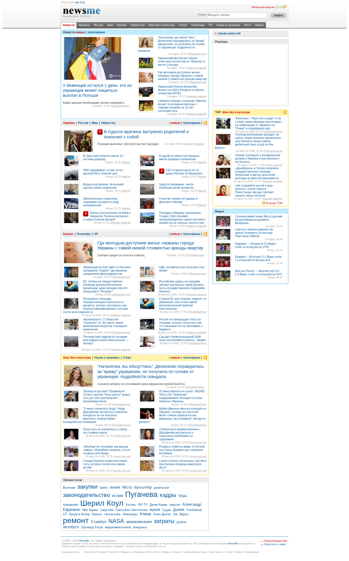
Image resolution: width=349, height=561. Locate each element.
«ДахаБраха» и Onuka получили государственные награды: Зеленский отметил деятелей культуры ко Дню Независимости (257, 173)
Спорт (183, 25)
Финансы (139, 552)
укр (77, 2)
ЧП (210, 25)
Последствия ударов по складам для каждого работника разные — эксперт (106, 340)
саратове (106, 510)
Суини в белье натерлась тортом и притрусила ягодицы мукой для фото (182, 464)
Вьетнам (69, 487)
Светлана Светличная (131, 510)
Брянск (97, 514)
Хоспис (131, 504)
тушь (182, 496)
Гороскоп (112, 552)
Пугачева (141, 494)
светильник (112, 514)
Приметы (126, 552)
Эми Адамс (90, 510)
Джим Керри (158, 504)
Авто (149, 552)
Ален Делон (162, 514)
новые (80, 32)
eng (82, 2)
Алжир (145, 514)
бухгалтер (143, 487)
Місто (127, 487)
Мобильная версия (263, 7)
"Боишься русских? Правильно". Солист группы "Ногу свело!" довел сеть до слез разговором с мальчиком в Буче (106, 396)
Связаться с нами (275, 544)
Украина (84, 25)
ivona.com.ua (122, 435)
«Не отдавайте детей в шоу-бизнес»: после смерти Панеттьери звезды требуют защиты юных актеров (254, 190)
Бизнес (122, 25)
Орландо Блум (92, 527)
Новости (69, 25)
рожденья (140, 527)
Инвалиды (130, 514)
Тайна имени (191, 552)
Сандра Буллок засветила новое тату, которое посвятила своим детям (105, 464)
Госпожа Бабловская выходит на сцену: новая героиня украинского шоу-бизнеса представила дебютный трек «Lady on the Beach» (248, 141)
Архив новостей (229, 33)
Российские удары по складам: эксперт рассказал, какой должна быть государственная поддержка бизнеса (182, 286)
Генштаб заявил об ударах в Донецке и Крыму (178, 200)
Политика (197, 25)
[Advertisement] (250, 74)
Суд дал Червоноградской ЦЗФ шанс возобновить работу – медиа (182, 338)
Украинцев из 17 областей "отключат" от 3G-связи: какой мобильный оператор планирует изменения (105, 324)
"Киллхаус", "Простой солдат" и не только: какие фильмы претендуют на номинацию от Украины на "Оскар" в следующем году (258, 123)
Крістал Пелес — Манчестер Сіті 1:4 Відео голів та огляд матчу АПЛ (258, 272)
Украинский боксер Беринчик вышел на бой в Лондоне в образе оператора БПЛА (181, 90)
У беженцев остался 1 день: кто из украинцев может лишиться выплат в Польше (97, 90)
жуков (155, 510)
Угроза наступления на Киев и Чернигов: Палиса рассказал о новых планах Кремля (107, 216)
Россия (98, 25)
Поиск (202, 14)
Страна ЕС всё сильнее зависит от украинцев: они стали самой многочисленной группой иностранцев (182, 303)
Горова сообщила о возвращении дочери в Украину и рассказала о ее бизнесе (257, 159)
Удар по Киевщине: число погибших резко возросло (176, 186)
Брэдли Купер (79, 514)
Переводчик (252, 552)
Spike (103, 487)
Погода (101, 552)
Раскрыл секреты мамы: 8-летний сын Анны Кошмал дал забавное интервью (182, 450)
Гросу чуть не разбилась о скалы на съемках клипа (105, 431)
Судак (166, 510)
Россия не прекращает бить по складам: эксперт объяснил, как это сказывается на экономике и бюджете (181, 324)
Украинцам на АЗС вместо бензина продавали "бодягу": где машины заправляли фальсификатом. (107, 271)
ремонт (76, 520)
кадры (168, 495)
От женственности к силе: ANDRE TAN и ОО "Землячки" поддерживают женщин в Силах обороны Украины (182, 396)
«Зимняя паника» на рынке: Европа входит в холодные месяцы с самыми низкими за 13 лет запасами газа (182, 105)
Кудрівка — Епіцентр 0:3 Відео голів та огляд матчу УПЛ (255, 245)
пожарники (70, 504)
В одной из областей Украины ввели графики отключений (179, 157)
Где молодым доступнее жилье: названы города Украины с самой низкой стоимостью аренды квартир (182, 76)
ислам (117, 496)
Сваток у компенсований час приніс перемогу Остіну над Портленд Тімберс (254, 233)
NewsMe (84, 540)
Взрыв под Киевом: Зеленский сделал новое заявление (103, 186)
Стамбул (98, 522)
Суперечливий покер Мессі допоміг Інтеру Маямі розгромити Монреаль (259, 220)
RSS (280, 7)
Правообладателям (275, 540)
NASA (116, 521)
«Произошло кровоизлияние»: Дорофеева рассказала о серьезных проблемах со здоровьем (179, 434)
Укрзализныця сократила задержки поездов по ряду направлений (101, 202)
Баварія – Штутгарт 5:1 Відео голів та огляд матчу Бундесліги (258, 258)
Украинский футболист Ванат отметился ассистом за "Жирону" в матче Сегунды (181, 61)
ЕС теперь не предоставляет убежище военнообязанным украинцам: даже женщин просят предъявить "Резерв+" (105, 286)
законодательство (86, 495)
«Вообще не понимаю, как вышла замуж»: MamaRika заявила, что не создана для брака (106, 450)
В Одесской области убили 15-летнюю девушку (103, 157)
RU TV (142, 504)
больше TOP (274, 203)
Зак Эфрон (181, 514)
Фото (247, 25)
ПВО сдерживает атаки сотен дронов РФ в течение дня (103, 171)
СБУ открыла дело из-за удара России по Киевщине (184, 171)
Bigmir (126, 162)
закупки (87, 486)
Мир (110, 25)
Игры (204, 552)
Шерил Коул (101, 503)
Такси (238, 552)
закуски (174, 504)
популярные (96, 32)
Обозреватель (119, 105)
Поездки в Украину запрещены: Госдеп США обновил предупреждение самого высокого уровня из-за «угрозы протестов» (182, 217)
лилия (114, 487)
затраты (164, 521)
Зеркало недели (196, 67)
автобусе (71, 527)
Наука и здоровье (228, 25)
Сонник (176, 552)
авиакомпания (139, 522)
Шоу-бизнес (216, 552)
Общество (138, 25)
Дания (178, 510)
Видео (259, 25)
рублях (182, 522)
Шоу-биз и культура (162, 25)
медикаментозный (118, 527)
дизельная (161, 487)
